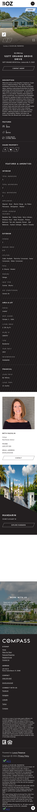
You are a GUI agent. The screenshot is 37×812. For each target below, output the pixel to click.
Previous (5, 40)
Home (4, 650)
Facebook (5, 691)
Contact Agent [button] (18, 68)
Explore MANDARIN (18, 525)
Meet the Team (7, 652)
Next (9, 40)
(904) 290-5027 (7, 678)
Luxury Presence (18, 753)
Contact (18, 458)
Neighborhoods (7, 657)
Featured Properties (8, 655)
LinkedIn (5, 700)
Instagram (5, 695)
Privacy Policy (23, 756)
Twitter (4, 704)
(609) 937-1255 (6, 446)
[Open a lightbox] (4, 34)
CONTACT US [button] (18, 617)
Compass (5, 708)
